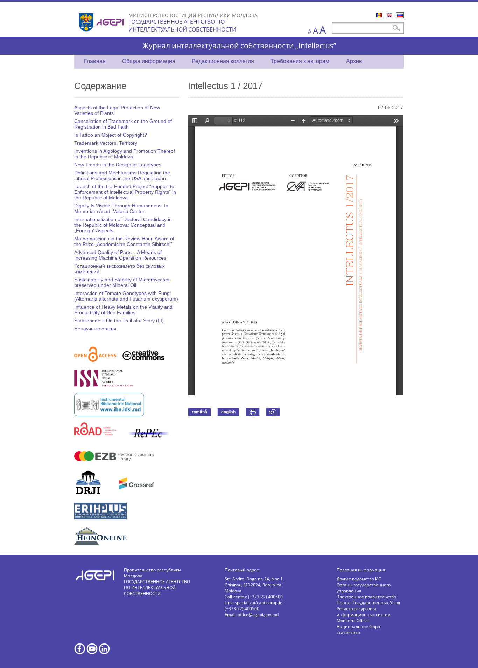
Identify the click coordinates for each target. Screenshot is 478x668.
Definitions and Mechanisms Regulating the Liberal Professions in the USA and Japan (122, 175)
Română (379, 15)
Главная (95, 61)
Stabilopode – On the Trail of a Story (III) (119, 320)
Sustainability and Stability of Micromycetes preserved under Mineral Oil (121, 282)
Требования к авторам (299, 61)
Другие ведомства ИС (359, 579)
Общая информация (148, 61)
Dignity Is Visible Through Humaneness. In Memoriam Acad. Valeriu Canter (121, 208)
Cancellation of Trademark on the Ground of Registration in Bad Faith (123, 124)
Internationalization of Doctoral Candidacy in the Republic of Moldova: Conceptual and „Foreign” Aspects (123, 224)
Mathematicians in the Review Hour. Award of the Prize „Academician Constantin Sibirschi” (124, 241)
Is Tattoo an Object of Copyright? (110, 135)
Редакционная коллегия (223, 61)
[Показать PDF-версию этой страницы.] (273, 412)
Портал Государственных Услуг (369, 603)
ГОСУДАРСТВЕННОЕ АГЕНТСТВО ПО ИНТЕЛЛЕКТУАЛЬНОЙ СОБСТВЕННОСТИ (182, 25)
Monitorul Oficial (353, 621)
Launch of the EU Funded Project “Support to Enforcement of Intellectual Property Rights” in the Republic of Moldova (125, 192)
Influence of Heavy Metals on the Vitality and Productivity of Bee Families (123, 309)
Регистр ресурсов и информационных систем (364, 612)
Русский (400, 15)
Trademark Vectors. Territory (105, 143)
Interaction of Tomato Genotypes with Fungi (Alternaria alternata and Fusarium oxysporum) (126, 296)
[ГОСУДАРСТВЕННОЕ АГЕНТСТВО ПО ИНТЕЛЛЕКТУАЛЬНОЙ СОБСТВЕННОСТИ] (102, 34)
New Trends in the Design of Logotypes (117, 164)
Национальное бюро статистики (358, 629)
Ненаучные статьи (95, 328)
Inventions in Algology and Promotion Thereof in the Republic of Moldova (124, 153)
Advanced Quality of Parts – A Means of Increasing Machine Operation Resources (120, 255)
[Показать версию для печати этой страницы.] (253, 412)
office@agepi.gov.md (258, 615)
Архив (354, 61)
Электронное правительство (366, 597)
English (389, 15)
